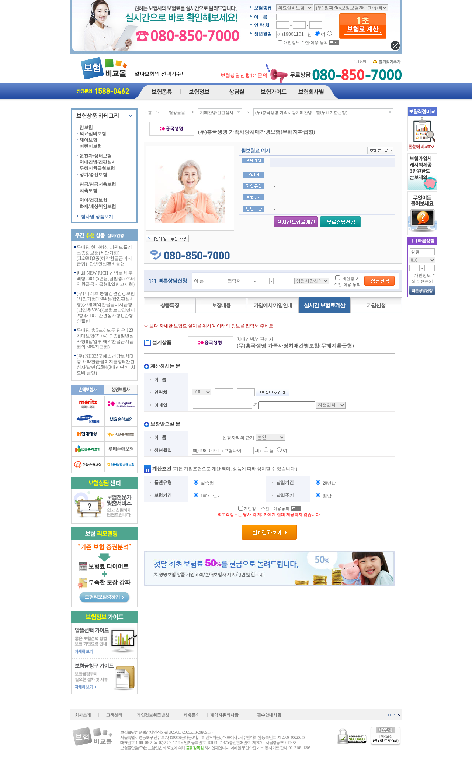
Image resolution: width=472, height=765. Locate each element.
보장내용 (221, 305)
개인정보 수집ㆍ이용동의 (266, 508)
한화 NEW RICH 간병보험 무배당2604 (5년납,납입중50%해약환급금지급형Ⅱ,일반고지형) (106, 278)
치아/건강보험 (93, 200)
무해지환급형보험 (97, 168)
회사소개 (83, 715)
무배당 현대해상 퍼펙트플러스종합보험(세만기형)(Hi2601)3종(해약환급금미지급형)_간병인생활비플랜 (104, 255)
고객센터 (114, 715)
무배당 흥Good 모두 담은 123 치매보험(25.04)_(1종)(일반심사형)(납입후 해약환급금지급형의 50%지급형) (105, 338)
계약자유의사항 (224, 715)
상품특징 (169, 305)
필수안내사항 (269, 715)
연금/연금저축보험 (98, 184)
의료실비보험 (93, 133)
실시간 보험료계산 (324, 305)
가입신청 (376, 305)
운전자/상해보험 (96, 155)
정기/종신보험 (93, 174)
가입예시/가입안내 (273, 305)
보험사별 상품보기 (95, 216)
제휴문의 (192, 715)
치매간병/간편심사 (98, 162)
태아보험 (88, 139)
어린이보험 (91, 146)
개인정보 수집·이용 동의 (306, 42)
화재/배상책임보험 (98, 206)
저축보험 (88, 190)
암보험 (86, 127)
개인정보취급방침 (153, 715)
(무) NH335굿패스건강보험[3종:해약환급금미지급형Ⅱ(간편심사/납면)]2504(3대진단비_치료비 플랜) (106, 364)
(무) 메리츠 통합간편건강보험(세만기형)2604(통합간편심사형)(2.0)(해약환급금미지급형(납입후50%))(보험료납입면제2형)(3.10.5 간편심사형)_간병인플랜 (106, 307)
